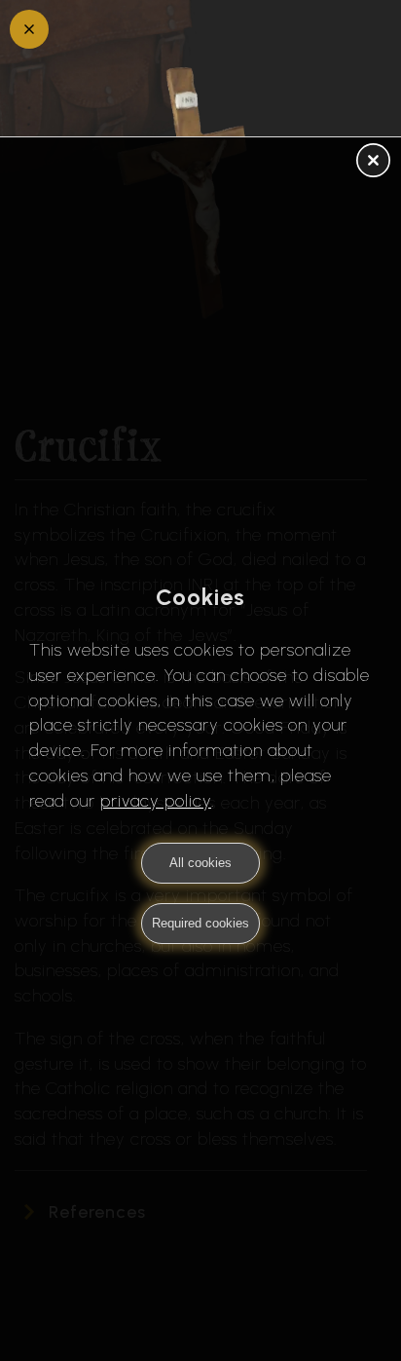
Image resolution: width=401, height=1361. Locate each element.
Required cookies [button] (200, 923)
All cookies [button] (200, 862)
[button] (373, 161)
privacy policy (155, 801)
